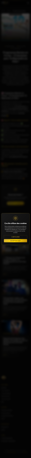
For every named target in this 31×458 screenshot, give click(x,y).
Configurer (15, 237)
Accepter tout (15, 240)
